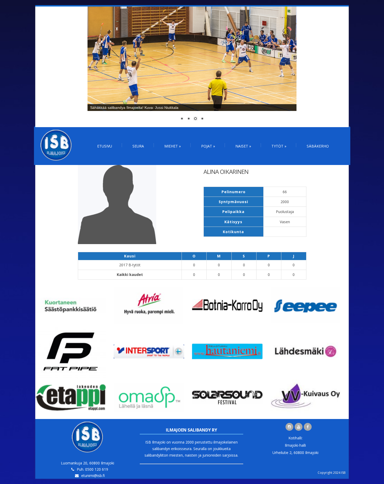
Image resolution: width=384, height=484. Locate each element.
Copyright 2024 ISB (332, 472)
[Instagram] (289, 427)
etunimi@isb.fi (93, 475)
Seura (138, 146)
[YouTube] (298, 427)
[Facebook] (308, 427)
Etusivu (104, 146)
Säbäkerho (318, 146)
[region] (192, 67)
